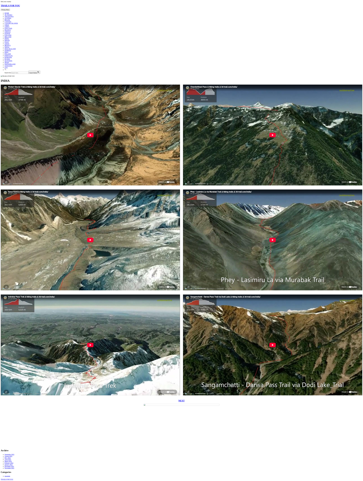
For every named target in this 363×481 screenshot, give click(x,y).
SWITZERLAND (10, 64)
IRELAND (8, 37)
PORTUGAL (9, 55)
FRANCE (8, 30)
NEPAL (7, 47)
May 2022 (8, 458)
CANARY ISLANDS (11, 23)
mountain (7, 476)
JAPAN (7, 44)
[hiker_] (181, 446)
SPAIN (7, 62)
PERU (7, 52)
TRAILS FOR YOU (10, 5)
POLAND (8, 54)
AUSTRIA (8, 18)
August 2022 (8, 456)
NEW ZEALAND (10, 49)
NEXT (181, 400)
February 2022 (9, 463)
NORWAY (8, 50)
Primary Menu (5, 9)
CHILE (7, 25)
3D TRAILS (8, 15)
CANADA (8, 21)
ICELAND (8, 35)
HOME (7, 13)
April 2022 (8, 459)
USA (6, 67)
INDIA (7, 38)
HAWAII (7, 33)
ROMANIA (8, 57)
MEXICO (8, 45)
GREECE (8, 32)
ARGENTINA (9, 16)
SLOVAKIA (8, 61)
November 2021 (9, 468)
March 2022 (8, 461)
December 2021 (9, 466)
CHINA (7, 27)
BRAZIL (7, 20)
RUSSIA (7, 59)
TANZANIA (8, 66)
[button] (5, 70)
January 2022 (9, 464)
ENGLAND (8, 28)
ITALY (7, 42)
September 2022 (9, 454)
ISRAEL (7, 40)
